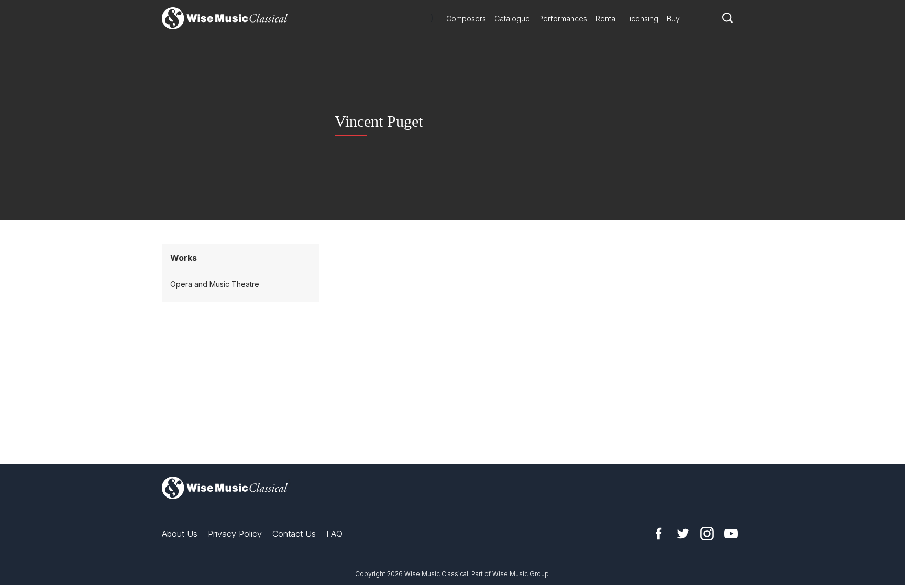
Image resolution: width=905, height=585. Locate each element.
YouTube (731, 533)
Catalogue (512, 18)
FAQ (334, 533)
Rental (606, 18)
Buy (673, 18)
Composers (466, 18)
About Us (179, 533)
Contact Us (294, 533)
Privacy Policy (235, 533)
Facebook (659, 533)
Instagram (707, 533)
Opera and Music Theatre (214, 284)
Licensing (641, 18)
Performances (562, 18)
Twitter (683, 533)
